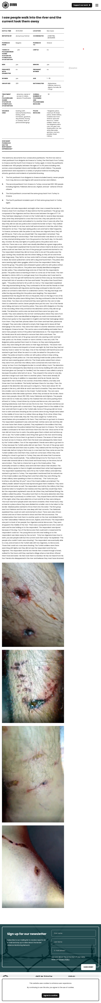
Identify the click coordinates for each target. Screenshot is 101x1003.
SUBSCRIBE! (88, 967)
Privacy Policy (64, 959)
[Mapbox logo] (73, 68)
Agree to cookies (50, 995)
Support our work (80, 5)
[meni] (97, 5)
